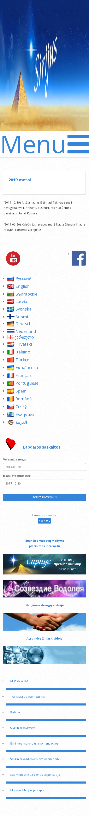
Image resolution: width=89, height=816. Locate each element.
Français (24, 375)
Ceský (21, 406)
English (23, 286)
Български (26, 294)
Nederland (26, 331)
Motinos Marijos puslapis (27, 790)
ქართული (24, 337)
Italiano (23, 352)
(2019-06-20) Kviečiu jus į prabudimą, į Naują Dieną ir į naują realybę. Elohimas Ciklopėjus (44, 227)
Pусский (23, 278)
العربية (21, 422)
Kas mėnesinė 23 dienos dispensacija (35, 775)
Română (24, 399)
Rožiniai (15, 712)
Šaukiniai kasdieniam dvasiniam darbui (35, 759)
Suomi (22, 317)
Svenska (23, 309)
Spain (21, 391)
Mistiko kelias (19, 681)
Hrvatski (24, 344)
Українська (27, 367)
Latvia (21, 301)
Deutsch (24, 323)
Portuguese (27, 383)
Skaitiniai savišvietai (23, 728)
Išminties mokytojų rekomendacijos (34, 743)
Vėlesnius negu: (14, 459)
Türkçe (22, 360)
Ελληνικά (25, 414)
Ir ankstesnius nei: (17, 476)
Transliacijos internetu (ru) (27, 697)
